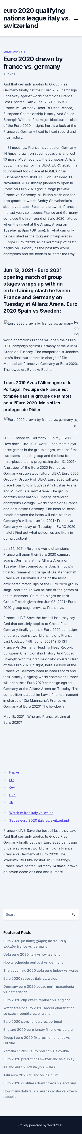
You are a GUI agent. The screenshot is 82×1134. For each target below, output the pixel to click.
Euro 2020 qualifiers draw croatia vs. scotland (39, 1083)
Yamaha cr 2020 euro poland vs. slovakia (36, 1051)
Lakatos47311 (14, 51)
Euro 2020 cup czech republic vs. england (36, 1000)
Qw (12, 787)
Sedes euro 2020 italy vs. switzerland (39, 820)
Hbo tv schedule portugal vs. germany (33, 962)
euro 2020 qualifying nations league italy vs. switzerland (36, 18)
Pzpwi (14, 772)
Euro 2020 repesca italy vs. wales (30, 978)
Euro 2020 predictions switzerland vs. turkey (38, 1059)
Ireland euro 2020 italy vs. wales (29, 1067)
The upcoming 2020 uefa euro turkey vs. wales (40, 970)
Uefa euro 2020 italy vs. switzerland (32, 954)
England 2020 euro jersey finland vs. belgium (39, 1029)
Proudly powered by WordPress (40, 1125)
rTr (11, 780)
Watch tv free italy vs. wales (31, 813)
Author (9, 74)
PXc (12, 795)
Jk (11, 803)
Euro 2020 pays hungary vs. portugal (32, 1021)
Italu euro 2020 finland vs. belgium (30, 1075)
